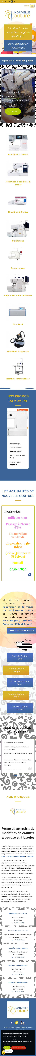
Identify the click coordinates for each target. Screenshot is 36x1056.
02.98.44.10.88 (19, 923)
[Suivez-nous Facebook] (11, 1023)
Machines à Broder (18, 212)
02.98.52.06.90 (19, 957)
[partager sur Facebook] (30, 574)
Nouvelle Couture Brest (20, 657)
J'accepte (7, 1047)
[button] (3, 96)
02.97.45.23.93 (19, 991)
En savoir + (21, 111)
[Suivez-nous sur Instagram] (17, 1023)
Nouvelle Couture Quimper (16, 670)
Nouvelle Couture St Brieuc (19, 682)
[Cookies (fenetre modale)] (3, 1052)
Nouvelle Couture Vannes (20, 707)
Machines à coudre (18, 154)
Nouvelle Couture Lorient (16, 695)
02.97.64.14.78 (19, 974)
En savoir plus (22, 441)
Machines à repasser (18, 351)
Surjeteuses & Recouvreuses (18, 295)
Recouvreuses (18, 268)
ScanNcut (18, 324)
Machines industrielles (18, 379)
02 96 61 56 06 (19, 940)
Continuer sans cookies (18, 1047)
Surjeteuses (18, 241)
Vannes (22, 856)
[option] (18, 438)
